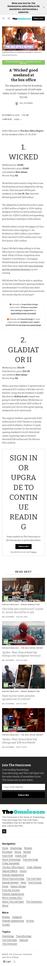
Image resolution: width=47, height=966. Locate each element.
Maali (16, 957)
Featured (23, 940)
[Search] (9, 18)
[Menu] (4, 18)
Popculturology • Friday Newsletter (21, 604)
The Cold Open (9, 940)
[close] (44, 7)
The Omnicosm (9, 943)
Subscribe (38, 18)
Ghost (9, 957)
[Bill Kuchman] (16, 103)
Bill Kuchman (26, 103)
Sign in (33, 552)
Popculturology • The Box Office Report (23, 62)
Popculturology (23, 936)
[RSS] (4, 831)
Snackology (8, 936)
